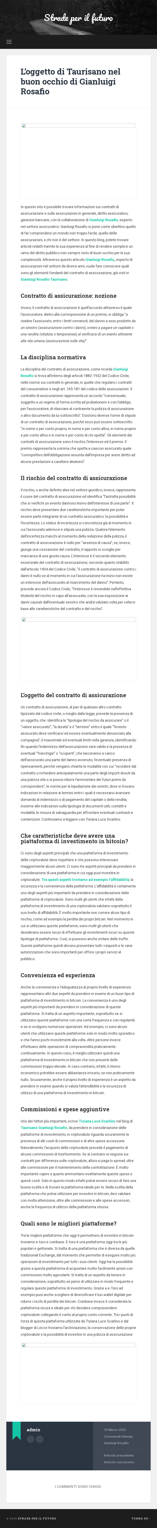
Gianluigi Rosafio (103, 220)
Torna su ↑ (141, 1518)
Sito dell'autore (39, 1439)
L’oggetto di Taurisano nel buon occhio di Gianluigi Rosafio (70, 81)
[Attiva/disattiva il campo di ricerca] (148, 42)
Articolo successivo (119, 1462)
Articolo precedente (119, 1455)
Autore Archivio (30, 1439)
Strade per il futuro (78, 17)
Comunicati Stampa (118, 1436)
